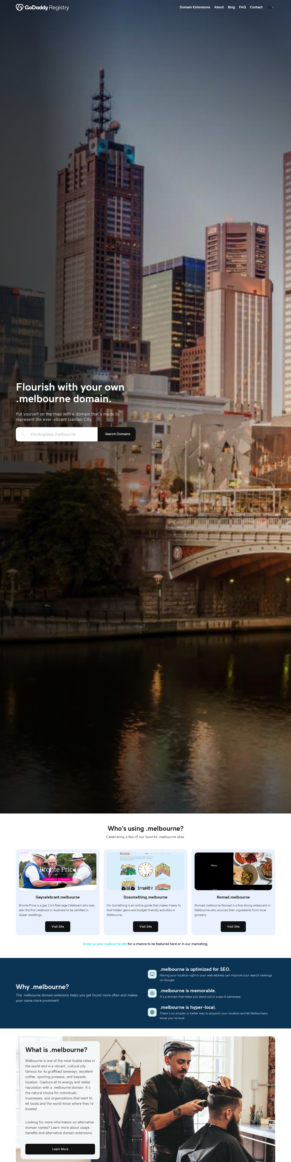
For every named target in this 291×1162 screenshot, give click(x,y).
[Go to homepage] (42, 7)
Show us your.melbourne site (105, 944)
